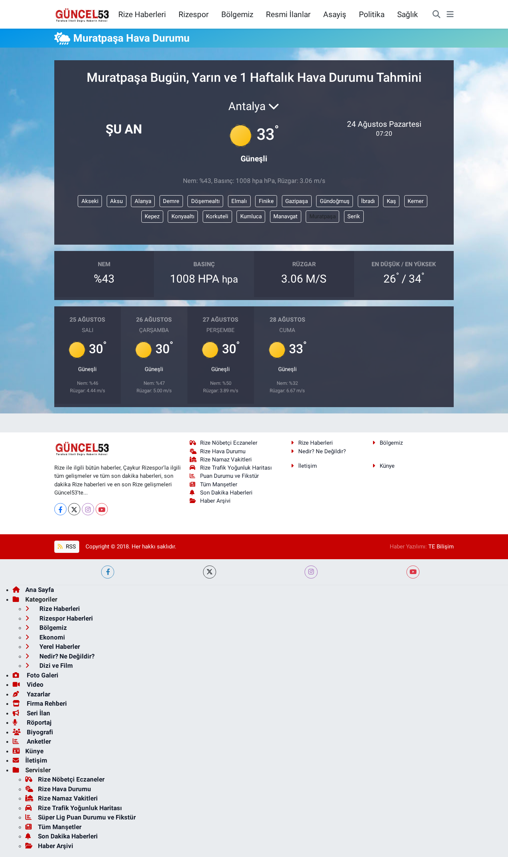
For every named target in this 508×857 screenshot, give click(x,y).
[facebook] (107, 572)
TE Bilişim (441, 546)
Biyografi (39, 732)
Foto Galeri (41, 675)
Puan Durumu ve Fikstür (229, 476)
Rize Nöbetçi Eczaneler (228, 442)
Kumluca (251, 216)
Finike (266, 201)
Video (34, 684)
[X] (74, 509)
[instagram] (311, 572)
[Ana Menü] (450, 14)
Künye (387, 466)
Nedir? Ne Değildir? (322, 451)
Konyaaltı (182, 216)
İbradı (368, 201)
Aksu (116, 201)
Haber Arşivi (215, 500)
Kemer (416, 201)
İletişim (307, 466)
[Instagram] (88, 509)
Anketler (38, 741)
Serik (353, 216)
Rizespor (194, 14)
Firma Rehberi (46, 703)
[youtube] (412, 572)
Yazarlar (37, 694)
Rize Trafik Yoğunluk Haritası (236, 467)
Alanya (143, 201)
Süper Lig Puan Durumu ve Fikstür (87, 817)
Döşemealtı (205, 201)
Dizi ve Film (55, 665)
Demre (171, 201)
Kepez (152, 216)
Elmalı (239, 201)
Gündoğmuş (335, 201)
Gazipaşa (296, 201)
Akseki (90, 201)
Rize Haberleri (142, 14)
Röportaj (38, 722)
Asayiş (334, 14)
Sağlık (407, 14)
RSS (70, 546)
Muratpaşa (322, 216)
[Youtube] (102, 509)
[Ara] (436, 14)
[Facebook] (60, 509)
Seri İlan (37, 713)
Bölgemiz (237, 14)
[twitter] (209, 572)
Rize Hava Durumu (222, 451)
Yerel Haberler (59, 646)
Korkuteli (217, 216)
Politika (372, 14)
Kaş (391, 201)
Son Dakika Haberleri (226, 492)
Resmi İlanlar (288, 14)
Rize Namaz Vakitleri (226, 459)
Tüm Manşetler (218, 484)
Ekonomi (51, 637)
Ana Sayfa (39, 589)
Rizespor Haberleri (65, 618)
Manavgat (285, 216)
